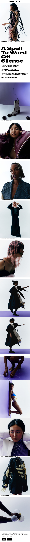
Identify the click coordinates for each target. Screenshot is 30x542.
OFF (10, 539)
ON (4, 539)
